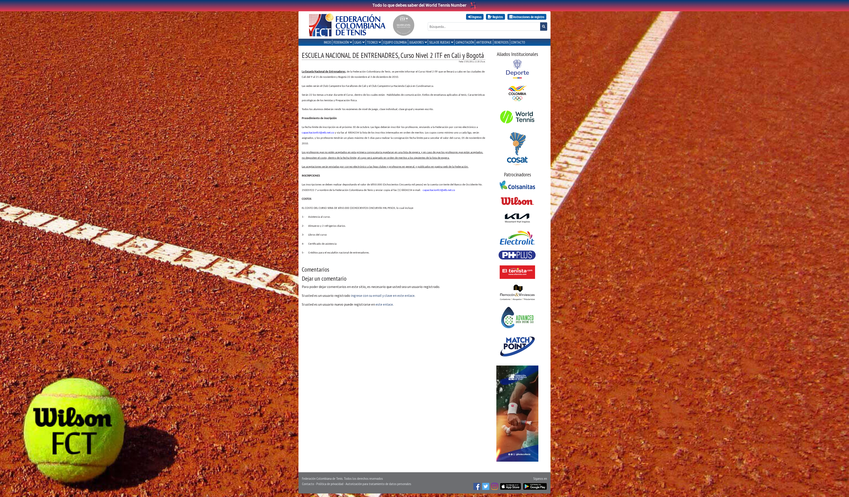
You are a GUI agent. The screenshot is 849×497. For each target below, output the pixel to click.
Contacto (308, 484)
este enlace (384, 304)
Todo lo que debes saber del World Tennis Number (419, 5)
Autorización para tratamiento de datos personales (378, 484)
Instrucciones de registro (528, 17)
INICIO (327, 42)
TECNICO (372, 42)
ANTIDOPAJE (484, 42)
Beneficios (501, 42)
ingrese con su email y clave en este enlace (383, 295)
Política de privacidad (329, 484)
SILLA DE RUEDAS (439, 42)
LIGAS (357, 42)
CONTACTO (518, 42)
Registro (497, 17)
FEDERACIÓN (341, 42)
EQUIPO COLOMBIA (395, 42)
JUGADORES (416, 42)
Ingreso (477, 17)
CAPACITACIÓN (465, 42)
